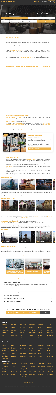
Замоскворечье (14, 350)
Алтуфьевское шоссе (41, 366)
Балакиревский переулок (32, 368)
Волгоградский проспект (14, 333)
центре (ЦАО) (36, 216)
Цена (30, 21)
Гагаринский (13, 348)
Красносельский (23, 351)
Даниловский (40, 348)
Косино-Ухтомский (5, 351)
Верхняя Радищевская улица (41, 374)
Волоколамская (32, 333)
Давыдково (31, 335)
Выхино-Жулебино (5, 348)
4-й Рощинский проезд (14, 366)
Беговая (39, 327)
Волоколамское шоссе (5, 376)
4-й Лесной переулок (5, 366)
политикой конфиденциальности (39, 315)
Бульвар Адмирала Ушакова (23, 330)
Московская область (32, 356)
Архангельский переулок (5, 368)
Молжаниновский (5, 356)
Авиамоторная (4, 324)
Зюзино (30, 350)
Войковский (31, 347)
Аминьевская (4, 325)
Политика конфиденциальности (22, 386)
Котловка (12, 351)
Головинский (22, 348)
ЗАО (30, 124)
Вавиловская (49, 330)
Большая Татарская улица (14, 371)
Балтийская (13, 327)
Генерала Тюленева (14, 335)
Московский (40, 356)
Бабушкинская (49, 325)
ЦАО (16, 124)
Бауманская (31, 327)
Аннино (21, 325)
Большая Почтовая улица (41, 369)
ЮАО (6, 222)
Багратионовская (5, 327)
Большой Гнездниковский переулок (41, 371)
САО (26, 124)
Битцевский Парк (41, 329)
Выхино (3, 335)
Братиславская (14, 330)
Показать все (4, 338)
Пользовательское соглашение (10, 386)
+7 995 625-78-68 (44, 1)
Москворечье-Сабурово (23, 356)
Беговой (12, 345)
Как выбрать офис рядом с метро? (11, 295)
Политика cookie (41, 386)
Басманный (4, 345)
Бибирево (21, 329)
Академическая (23, 324)
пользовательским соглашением (28, 315)
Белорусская (4, 329)
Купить (41, 18)
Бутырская (40, 330)
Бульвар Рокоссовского (32, 330)
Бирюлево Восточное (41, 345)
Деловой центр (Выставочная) (50, 335)
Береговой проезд (5, 369)
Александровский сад (32, 324)
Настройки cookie (48, 386)
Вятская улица (40, 376)
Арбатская (31, 325)
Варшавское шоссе (23, 374)
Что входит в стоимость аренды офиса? (13, 301)
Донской (48, 348)
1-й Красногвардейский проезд (14, 363)
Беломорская (49, 327)
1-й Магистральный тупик (23, 363)
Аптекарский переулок (50, 366)
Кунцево (39, 351)
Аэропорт (39, 325)
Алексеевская (40, 324)
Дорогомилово (4, 350)
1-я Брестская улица (41, 363)
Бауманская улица (50, 368)
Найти (46, 21)
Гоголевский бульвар (50, 376)
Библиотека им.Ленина (32, 329)
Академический (5, 343)
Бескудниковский (23, 345)
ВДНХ (12, 332)
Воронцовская (49, 333)
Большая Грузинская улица (23, 369)
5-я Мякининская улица (32, 366)
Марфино (48, 353)
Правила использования (33, 386)
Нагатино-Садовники (50, 356)
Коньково (39, 350)
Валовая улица (13, 374)
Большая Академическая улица (14, 369)
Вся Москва (49, 347)
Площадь (22, 21)
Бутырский (13, 347)
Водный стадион (50, 332)
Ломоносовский (23, 353)
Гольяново (31, 348)
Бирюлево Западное (50, 345)
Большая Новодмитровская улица (32, 369)
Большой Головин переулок (50, 371)
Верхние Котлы (22, 332)
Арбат (30, 343)
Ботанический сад (5, 330)
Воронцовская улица (23, 376)
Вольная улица (13, 376)
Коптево (48, 350)
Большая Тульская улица (23, 371)
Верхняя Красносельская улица (32, 374)
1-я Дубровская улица (50, 363)
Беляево (12, 329)
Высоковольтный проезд (32, 376)
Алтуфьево (49, 324)
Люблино (39, 353)
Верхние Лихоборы (32, 332)
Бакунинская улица (23, 368)
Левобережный (49, 351)
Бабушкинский (49, 343)
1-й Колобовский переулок (5, 363)
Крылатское (31, 351)
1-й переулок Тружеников (32, 363)
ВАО (20, 347)
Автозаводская (14, 324)
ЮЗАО (27, 217)
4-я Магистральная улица (23, 366)
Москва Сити (13, 356)
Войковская (4, 333)
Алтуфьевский (22, 343)
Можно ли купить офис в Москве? (11, 292)
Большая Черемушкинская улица (32, 371)
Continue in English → (28, 4)
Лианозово (13, 353)
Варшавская (4, 332)
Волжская (22, 333)
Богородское (4, 347)
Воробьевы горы (41, 333)
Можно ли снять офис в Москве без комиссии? (14, 289)
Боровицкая (49, 329)
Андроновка (13, 325)
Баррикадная (22, 327)
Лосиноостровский (32, 353)
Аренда (14, 18)
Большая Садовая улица (50, 369)
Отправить (45, 312)
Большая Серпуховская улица (5, 371)
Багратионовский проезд (14, 368)
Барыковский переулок (41, 368)
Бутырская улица (5, 374)
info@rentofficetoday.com (28, 382)
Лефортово (4, 353)
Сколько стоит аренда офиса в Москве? (12, 282)
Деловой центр (40, 335)
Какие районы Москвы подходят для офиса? (14, 298)
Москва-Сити (45, 123)
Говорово (21, 335)
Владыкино (40, 332)
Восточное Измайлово (41, 347)
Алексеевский (13, 343)
